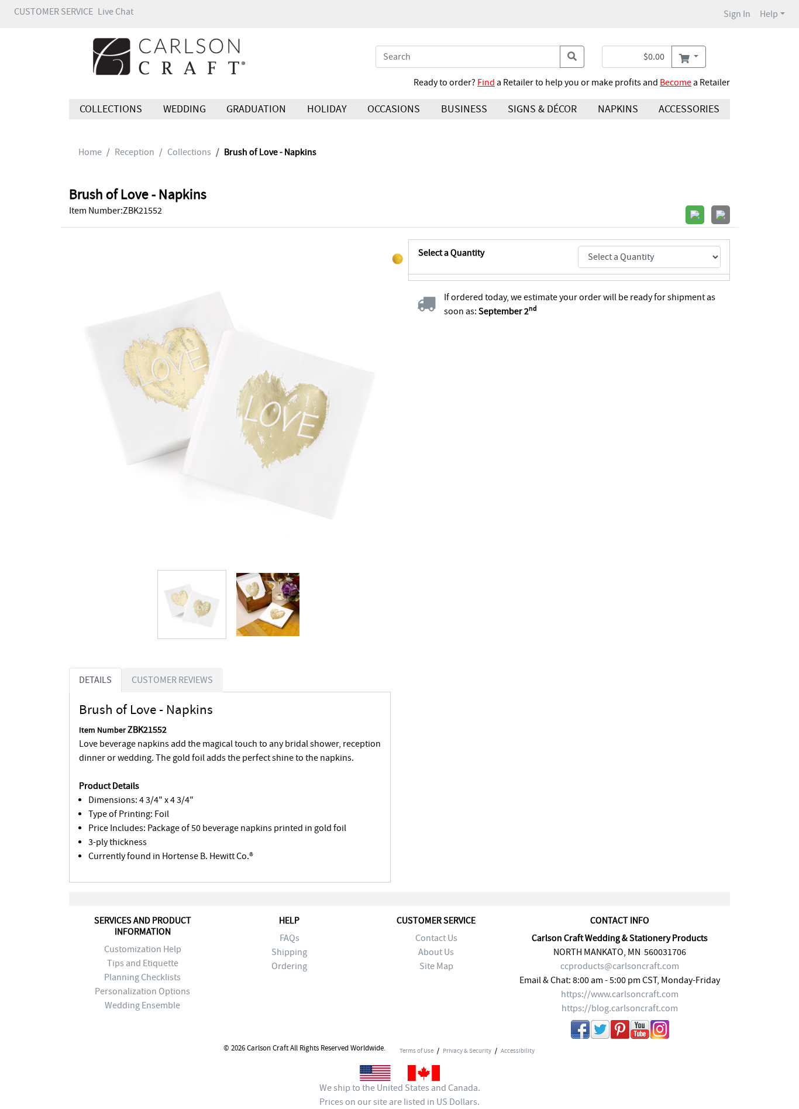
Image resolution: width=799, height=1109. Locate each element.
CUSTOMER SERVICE (53, 12)
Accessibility (518, 1050)
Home (90, 152)
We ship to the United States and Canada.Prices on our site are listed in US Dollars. (399, 1095)
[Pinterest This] (620, 1031)
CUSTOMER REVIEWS (172, 680)
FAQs (289, 938)
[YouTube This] (640, 1031)
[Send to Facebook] (580, 1031)
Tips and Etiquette (142, 963)
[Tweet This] (600, 1031)
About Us (436, 952)
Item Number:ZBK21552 (115, 211)
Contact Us (436, 938)
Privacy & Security (467, 1050)
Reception (134, 152)
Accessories (689, 109)
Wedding (184, 109)
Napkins (618, 109)
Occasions (393, 109)
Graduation (256, 109)
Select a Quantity (451, 253)
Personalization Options (142, 991)
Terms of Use (416, 1050)
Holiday (326, 109)
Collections (111, 109)
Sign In (737, 14)
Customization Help (142, 949)
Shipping (289, 952)
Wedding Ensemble (142, 1005)
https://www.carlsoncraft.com (620, 994)
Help (769, 14)
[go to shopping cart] (688, 57)
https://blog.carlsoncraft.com (620, 1008)
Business (464, 109)
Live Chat (115, 12)
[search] (572, 57)
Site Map (436, 966)
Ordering (289, 966)
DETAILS (95, 680)
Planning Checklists (142, 977)
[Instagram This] (660, 1031)
